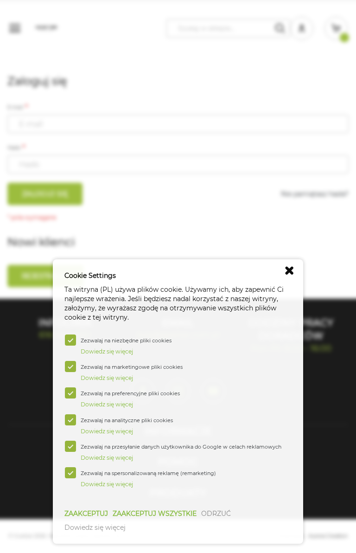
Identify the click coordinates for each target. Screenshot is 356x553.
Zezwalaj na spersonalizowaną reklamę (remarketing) (148, 473)
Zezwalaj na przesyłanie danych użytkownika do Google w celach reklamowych (181, 447)
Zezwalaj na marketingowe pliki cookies (132, 367)
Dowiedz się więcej (95, 527)
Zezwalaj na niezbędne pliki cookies (126, 340)
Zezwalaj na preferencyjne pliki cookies (130, 393)
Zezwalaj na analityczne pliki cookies (127, 420)
